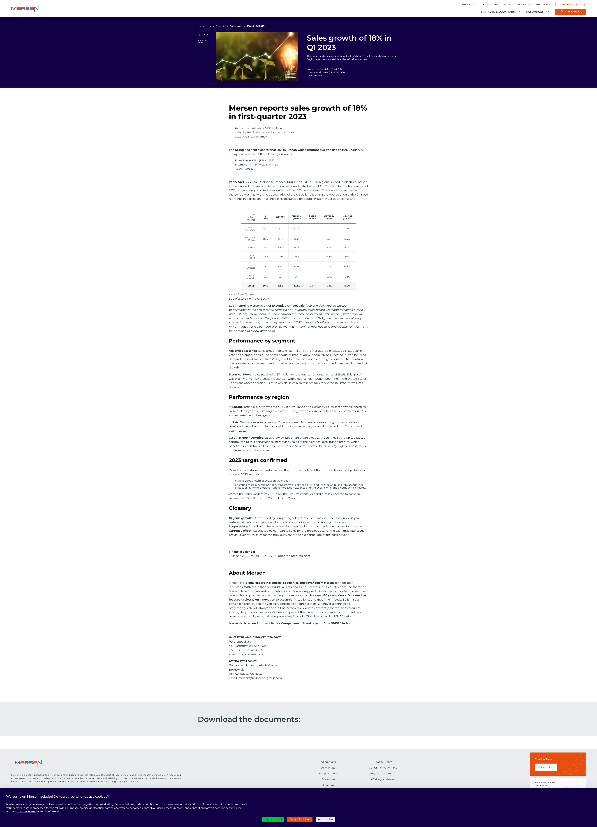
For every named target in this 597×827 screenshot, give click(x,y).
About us (328, 785)
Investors (500, 4)
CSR (482, 4)
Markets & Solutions (498, 11)
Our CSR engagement (383, 767)
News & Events (382, 761)
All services (328, 779)
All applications (328, 773)
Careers (521, 4)
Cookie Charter (26, 811)
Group (466, 4)
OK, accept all (273, 819)
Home (201, 26)
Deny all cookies (300, 819)
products (573, 12)
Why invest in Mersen (382, 773)
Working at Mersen (383, 779)
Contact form (547, 767)
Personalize (325, 819)
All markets (328, 767)
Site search (543, 4)
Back (205, 34)
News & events (217, 26)
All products (328, 761)
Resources (535, 11)
